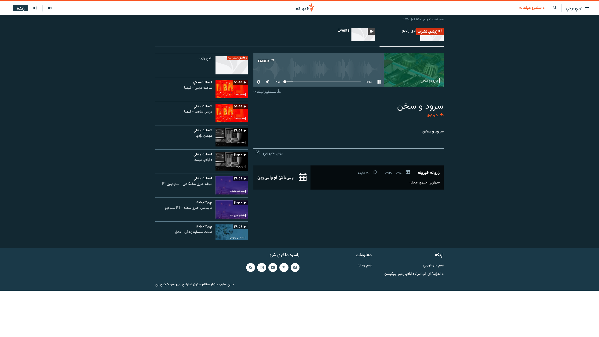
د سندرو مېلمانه (531, 8)
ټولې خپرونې (273, 153)
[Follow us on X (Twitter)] (283, 267)
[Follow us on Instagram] (261, 267)
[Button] (435, 116)
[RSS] (250, 267)
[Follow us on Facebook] (295, 267)
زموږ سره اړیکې (433, 265)
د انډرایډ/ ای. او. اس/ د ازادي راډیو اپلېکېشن (414, 273)
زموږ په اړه (365, 265)
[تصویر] (49, 8)
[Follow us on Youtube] (272, 267)
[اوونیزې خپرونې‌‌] (35, 8)
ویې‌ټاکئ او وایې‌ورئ (276, 177)
